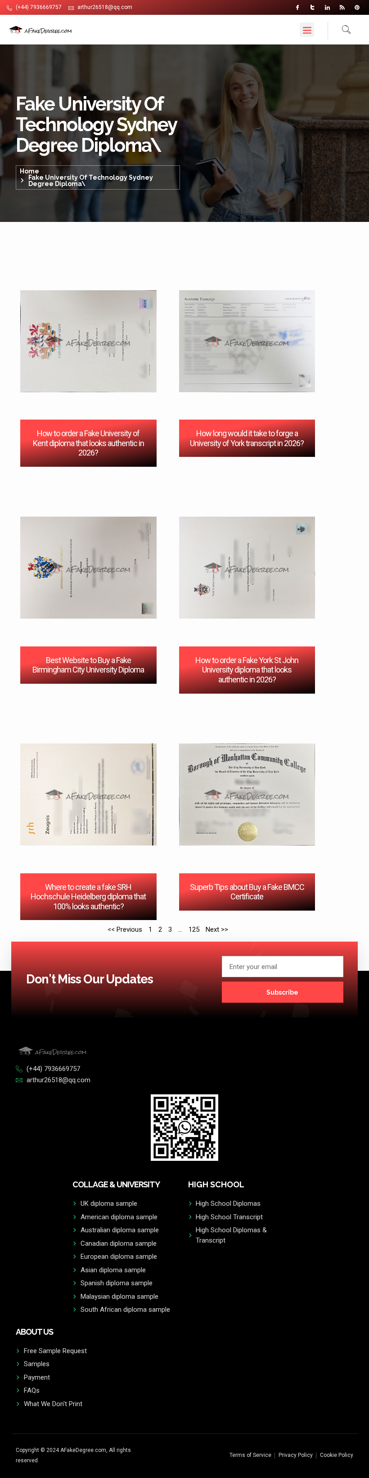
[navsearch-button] (339, 31)
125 (194, 929)
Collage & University (116, 1184)
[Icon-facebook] (297, 7)
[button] (307, 29)
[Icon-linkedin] (327, 7)
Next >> (217, 929)
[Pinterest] (357, 7)
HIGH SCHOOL (216, 1184)
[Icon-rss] (342, 7)
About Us (34, 1331)
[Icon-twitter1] (312, 7)
